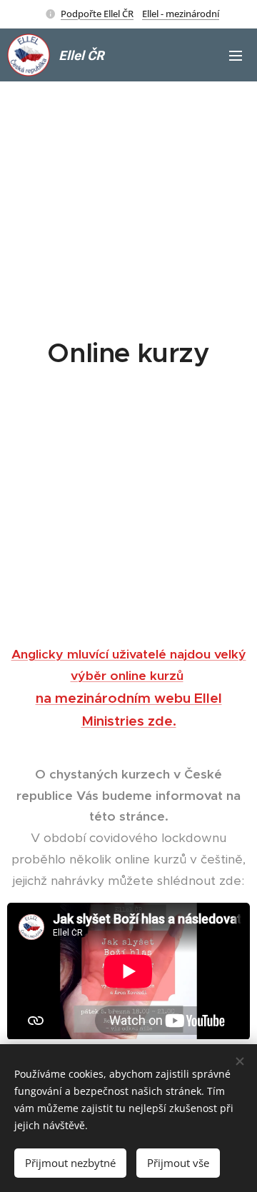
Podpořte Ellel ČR (97, 13)
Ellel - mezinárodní (180, 13)
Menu (235, 55)
